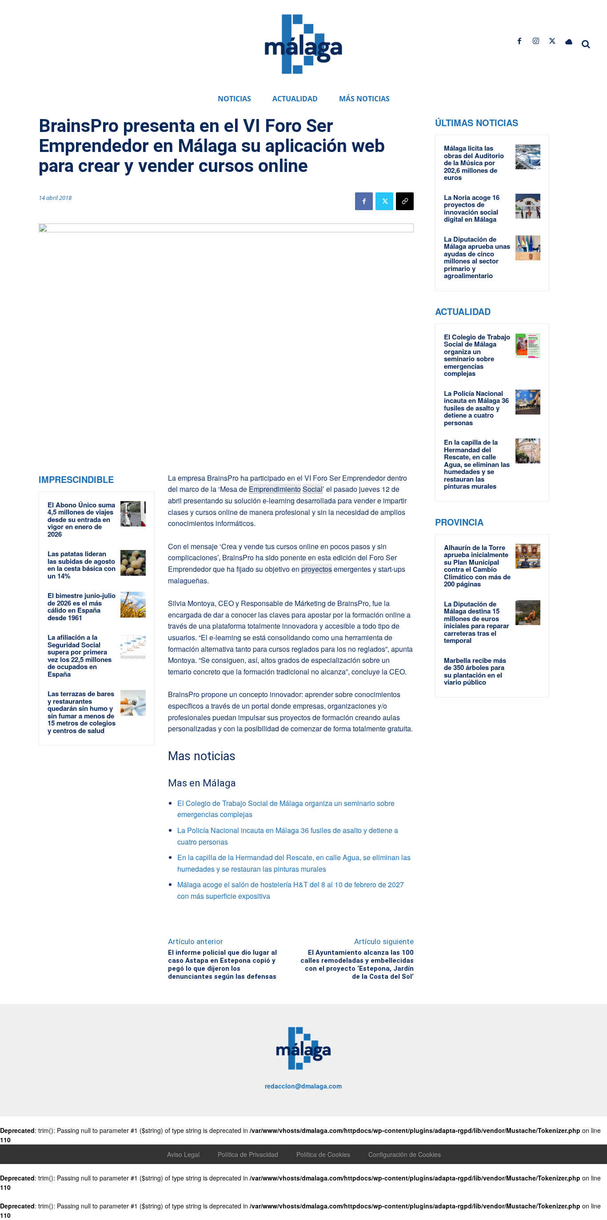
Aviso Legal (183, 1154)
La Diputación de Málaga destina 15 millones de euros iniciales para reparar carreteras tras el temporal (476, 622)
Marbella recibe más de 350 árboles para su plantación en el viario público (475, 671)
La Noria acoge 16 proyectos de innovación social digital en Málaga (471, 208)
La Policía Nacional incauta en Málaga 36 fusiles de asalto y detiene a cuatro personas (476, 407)
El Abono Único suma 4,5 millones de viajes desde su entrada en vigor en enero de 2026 (81, 519)
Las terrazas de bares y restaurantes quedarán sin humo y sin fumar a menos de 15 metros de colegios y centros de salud (82, 712)
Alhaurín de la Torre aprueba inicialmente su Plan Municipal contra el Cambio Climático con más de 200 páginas (477, 565)
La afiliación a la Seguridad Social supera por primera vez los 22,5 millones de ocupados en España (80, 655)
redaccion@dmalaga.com (303, 1085)
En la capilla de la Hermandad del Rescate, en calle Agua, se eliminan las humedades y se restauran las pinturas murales (477, 464)
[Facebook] (519, 41)
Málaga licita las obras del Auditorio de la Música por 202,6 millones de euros (474, 162)
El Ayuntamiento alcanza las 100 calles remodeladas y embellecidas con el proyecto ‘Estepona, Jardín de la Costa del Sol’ (357, 965)
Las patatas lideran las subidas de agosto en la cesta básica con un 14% (82, 565)
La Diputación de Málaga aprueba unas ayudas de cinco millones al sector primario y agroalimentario (477, 257)
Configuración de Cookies (404, 1154)
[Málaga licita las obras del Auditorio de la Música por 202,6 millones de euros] (527, 156)
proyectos (316, 569)
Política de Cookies (323, 1154)
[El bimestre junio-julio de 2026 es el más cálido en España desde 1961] (133, 605)
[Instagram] (536, 41)
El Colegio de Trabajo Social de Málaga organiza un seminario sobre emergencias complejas (477, 355)
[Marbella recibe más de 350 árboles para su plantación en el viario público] (527, 669)
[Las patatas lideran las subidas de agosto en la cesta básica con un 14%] (133, 563)
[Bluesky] (569, 41)
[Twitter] (553, 41)
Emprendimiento (275, 489)
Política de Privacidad (248, 1154)
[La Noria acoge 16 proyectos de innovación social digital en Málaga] (527, 206)
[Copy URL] (405, 201)
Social (313, 489)
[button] (585, 44)
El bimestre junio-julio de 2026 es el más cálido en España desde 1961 (82, 606)
